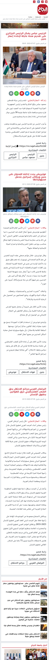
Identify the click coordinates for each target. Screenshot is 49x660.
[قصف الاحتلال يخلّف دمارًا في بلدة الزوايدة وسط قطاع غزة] (44, 615)
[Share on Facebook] (38, 93)
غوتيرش (12, 372)
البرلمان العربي (36, 585)
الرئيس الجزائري (12, 155)
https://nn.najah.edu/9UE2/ (33, 576)
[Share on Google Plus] (32, 93)
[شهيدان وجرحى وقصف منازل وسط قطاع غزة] (44, 649)
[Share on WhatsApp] (16, 93)
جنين (42, 156)
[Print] (11, 93)
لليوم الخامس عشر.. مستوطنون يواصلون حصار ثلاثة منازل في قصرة (21, 606)
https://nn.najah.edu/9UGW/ (32, 146)
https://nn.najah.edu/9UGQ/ (32, 364)
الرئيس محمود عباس (28, 155)
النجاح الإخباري (43, 9)
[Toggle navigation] (34, 2)
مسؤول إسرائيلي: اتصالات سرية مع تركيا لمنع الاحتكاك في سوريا (22, 631)
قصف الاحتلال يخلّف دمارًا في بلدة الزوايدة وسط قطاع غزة (23, 615)
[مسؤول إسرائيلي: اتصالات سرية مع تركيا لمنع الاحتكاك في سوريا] (44, 632)
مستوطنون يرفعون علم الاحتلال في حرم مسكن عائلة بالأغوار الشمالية (23, 623)
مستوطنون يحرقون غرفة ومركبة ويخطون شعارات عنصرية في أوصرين (23, 640)
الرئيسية (46, 17)
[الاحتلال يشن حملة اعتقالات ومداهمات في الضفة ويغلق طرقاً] (44, 657)
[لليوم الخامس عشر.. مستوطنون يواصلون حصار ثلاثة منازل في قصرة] (44, 607)
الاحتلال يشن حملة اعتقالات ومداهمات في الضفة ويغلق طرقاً (22, 657)
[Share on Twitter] (27, 93)
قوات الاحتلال (28, 372)
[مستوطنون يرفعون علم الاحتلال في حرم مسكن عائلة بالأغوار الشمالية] (44, 624)
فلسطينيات (38, 17)
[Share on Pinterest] (21, 93)
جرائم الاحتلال (17, 585)
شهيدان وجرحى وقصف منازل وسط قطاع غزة (22, 647)
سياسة (30, 17)
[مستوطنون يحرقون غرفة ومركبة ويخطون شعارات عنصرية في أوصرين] (44, 641)
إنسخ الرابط (11, 146)
